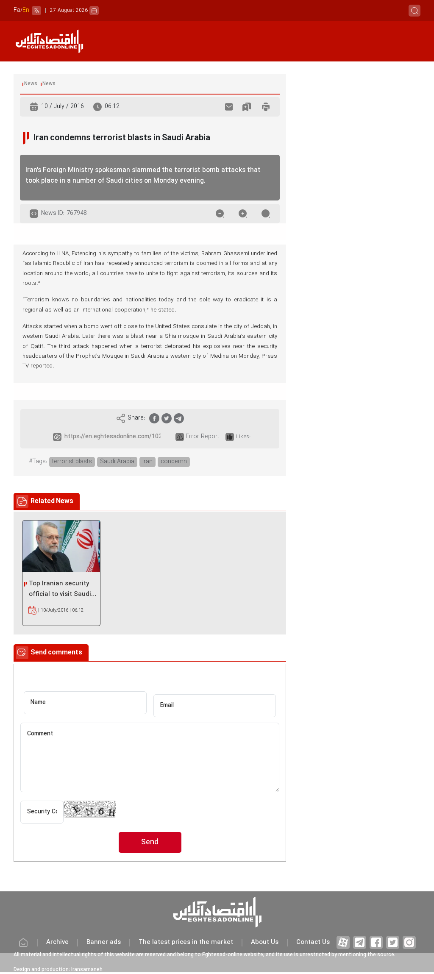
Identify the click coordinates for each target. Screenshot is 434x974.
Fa (17, 10)
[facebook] (154, 418)
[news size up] (243, 214)
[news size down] (220, 214)
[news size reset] (266, 214)
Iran (147, 461)
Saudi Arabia (117, 461)
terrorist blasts (72, 461)
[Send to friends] (229, 106)
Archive (57, 942)
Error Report (202, 436)
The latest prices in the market (186, 942)
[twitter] (166, 418)
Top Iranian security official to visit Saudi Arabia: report (60, 589)
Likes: (243, 437)
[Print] (266, 107)
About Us (264, 942)
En (25, 10)
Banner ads (103, 942)
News (30, 84)
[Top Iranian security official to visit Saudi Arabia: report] (61, 546)
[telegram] (179, 418)
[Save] (247, 107)
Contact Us (313, 942)
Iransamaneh (87, 970)
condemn (174, 461)
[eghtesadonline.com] (49, 41)
